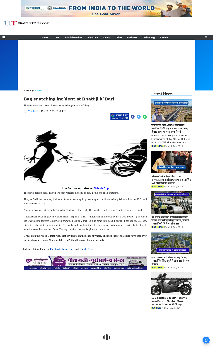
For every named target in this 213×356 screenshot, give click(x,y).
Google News (86, 249)
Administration (73, 37)
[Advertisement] (106, 61)
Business (132, 37)
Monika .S (33, 111)
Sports (107, 37)
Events (164, 37)
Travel (56, 37)
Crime (119, 37)
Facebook (55, 249)
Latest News (162, 93)
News (45, 37)
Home (27, 90)
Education (92, 37)
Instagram (67, 249)
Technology (148, 37)
